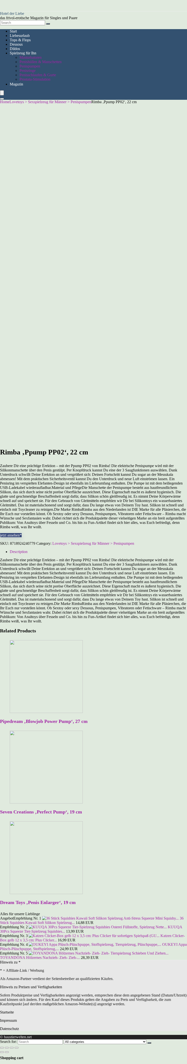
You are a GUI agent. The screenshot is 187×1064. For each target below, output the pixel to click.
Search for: (8, 1041)
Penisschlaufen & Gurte (37, 75)
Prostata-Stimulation (34, 79)
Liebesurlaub (20, 36)
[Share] (7, 1047)
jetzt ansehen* (11, 535)
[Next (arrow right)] (7, 1052)
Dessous (16, 44)
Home (4, 102)
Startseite (7, 1012)
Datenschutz (9, 1029)
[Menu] (2, 92)
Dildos (15, 49)
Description (19, 552)
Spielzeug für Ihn (23, 53)
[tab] (98, 552)
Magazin (16, 84)
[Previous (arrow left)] (2, 1052)
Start (13, 31)
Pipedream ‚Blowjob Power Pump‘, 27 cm (44, 721)
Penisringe (27, 70)
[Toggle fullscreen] (12, 1047)
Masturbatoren (30, 57)
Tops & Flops (20, 40)
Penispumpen (29, 66)
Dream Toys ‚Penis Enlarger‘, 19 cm (38, 902)
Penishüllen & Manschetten (40, 62)
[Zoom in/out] (17, 1047)
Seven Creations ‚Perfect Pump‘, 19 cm (41, 811)
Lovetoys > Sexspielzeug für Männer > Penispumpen (50, 102)
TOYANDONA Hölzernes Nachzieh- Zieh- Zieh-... (40, 957)
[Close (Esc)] (2, 1047)
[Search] (48, 24)
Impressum (8, 1020)
